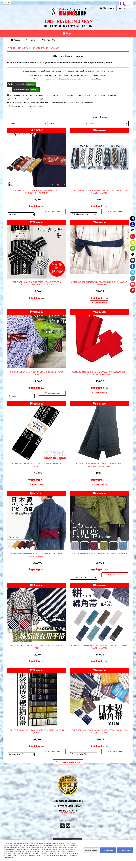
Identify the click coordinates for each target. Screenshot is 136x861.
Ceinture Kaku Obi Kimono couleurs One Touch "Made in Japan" (37, 555)
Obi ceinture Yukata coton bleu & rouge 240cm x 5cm (36, 373)
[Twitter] (132, 272)
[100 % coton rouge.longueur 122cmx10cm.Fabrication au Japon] (99, 339)
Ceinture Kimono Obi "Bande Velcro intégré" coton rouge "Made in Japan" (99, 373)
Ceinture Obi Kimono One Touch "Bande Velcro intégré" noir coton (99, 465)
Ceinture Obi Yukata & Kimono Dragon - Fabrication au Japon (36, 191)
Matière (92, 123)
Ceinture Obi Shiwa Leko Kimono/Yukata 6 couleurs (99, 553)
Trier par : (95, 117)
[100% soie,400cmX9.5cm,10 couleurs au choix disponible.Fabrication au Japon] (36, 697)
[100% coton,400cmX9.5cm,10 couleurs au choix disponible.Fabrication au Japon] (99, 697)
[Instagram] (132, 278)
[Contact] (132, 230)
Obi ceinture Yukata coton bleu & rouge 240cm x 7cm (36, 646)
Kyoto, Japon (68, 811)
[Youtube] (132, 284)
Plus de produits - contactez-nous (68, 762)
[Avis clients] (132, 248)
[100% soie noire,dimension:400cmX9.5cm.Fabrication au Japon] (36, 430)
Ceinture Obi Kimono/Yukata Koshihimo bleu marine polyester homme (99, 283)
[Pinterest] (132, 290)
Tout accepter (125, 850)
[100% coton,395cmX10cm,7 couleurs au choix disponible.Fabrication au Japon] (99, 612)
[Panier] (132, 218)
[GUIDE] (132, 254)
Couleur (12, 123)
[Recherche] (132, 236)
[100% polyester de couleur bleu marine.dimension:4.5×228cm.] (99, 249)
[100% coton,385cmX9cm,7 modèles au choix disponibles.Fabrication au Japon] (99, 157)
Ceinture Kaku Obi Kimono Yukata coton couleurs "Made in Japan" (99, 191)
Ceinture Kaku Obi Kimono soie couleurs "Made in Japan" (37, 731)
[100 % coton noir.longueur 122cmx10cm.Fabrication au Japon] (99, 430)
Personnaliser (91, 850)
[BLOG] (132, 260)
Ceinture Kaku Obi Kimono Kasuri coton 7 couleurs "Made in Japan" (99, 646)
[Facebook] (132, 266)
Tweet (9, 92)
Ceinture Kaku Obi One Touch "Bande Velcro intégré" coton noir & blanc (37, 283)
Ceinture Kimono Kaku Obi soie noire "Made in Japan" (36, 465)
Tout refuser (108, 850)
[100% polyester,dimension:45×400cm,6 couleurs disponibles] (99, 520)
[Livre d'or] (132, 242)
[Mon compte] (132, 224)
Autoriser (30, 84)
